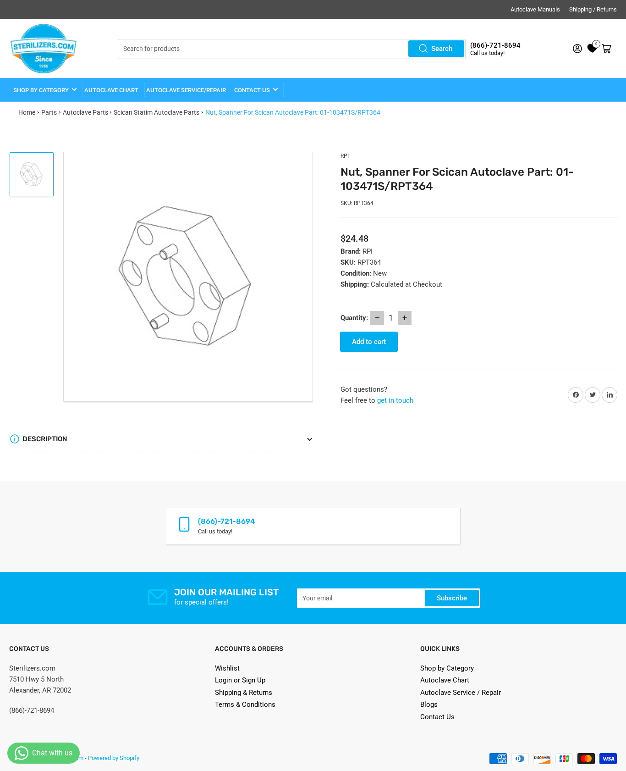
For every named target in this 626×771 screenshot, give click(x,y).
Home (26, 112)
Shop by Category (41, 90)
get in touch (395, 400)
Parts (49, 112)
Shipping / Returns (593, 9)
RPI (344, 156)
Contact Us (437, 717)
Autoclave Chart (444, 680)
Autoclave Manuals (535, 9)
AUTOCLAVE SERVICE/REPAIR (186, 90)
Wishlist (227, 668)
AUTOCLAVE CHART (111, 90)
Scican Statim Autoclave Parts (156, 112)
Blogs (429, 704)
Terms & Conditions (245, 704)
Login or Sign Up (240, 680)
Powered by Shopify (113, 757)
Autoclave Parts (85, 112)
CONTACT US (252, 90)
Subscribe (452, 598)
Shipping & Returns (243, 692)
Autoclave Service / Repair (460, 692)
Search (441, 48)
